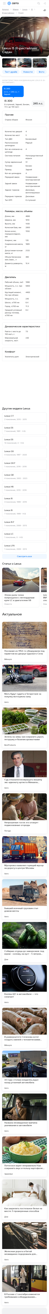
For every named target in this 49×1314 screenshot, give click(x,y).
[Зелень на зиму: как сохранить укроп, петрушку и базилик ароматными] (24, 728)
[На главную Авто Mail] (15, 3)
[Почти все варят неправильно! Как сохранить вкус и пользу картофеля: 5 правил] (24, 1156)
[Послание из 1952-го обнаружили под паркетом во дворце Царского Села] (24, 642)
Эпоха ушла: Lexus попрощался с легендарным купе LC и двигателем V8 (19, 598)
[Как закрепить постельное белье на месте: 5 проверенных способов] (24, 1199)
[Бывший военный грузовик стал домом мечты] (24, 899)
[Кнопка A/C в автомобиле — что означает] (24, 985)
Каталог (5, 9)
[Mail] (9, 3)
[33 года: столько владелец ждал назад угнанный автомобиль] (24, 1071)
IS (32, 9)
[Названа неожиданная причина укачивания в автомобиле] (24, 1114)
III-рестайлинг (8, 13)
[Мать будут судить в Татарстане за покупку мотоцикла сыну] (24, 685)
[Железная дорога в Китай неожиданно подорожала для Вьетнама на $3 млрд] (24, 1242)
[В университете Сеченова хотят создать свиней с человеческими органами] (24, 1028)
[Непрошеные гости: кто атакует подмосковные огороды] (24, 813)
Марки (16, 9)
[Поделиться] (45, 10)
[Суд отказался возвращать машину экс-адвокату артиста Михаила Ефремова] (24, 770)
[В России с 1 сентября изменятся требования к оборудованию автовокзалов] (24, 1285)
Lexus (24, 9)
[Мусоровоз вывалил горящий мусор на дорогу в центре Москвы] (24, 856)
